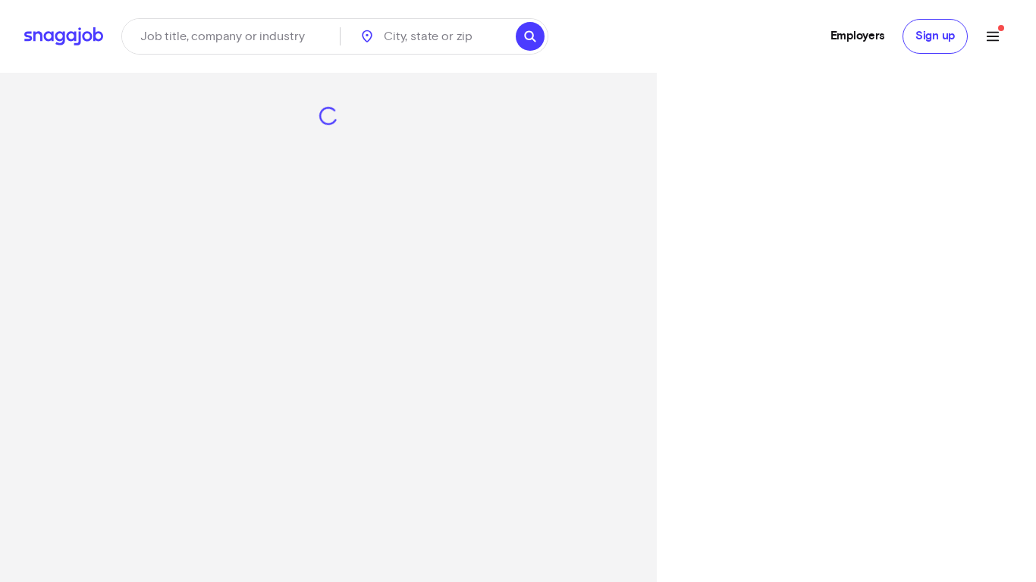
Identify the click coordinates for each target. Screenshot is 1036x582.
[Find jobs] (530, 36)
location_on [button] (367, 36)
